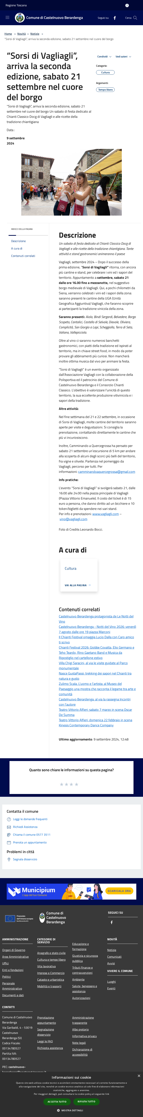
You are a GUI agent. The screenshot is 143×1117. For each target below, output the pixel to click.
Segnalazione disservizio (45, 1032)
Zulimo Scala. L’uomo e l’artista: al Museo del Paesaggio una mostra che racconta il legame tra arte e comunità (97, 689)
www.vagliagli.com (105, 513)
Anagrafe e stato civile (51, 953)
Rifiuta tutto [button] (86, 1101)
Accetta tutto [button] (57, 1101)
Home (8, 33)
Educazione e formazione (80, 946)
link (107, 1094)
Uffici (5, 963)
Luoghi (111, 981)
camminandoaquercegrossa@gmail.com (106, 471)
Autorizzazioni (81, 998)
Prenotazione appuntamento (46, 1020)
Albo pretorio (80, 1029)
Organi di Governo (13, 950)
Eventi (111, 988)
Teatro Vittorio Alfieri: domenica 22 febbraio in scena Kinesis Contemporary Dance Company (95, 723)
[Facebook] (113, 17)
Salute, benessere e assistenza (84, 988)
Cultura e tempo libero (51, 959)
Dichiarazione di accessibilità (82, 1052)
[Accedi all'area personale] (127, 5)
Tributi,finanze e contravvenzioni (82, 970)
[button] (71, 1110)
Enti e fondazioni (12, 970)
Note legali (79, 1043)
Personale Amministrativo (12, 986)
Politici (6, 976)
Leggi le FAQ (45, 1041)
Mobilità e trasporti (49, 986)
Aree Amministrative (15, 956)
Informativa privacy (84, 1036)
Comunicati (114, 956)
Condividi (102, 56)
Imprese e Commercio (50, 973)
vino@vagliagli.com (73, 519)
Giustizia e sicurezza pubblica (85, 958)
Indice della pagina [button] (22, 229)
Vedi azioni (122, 56)
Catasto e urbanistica (50, 979)
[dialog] (71, 1094)
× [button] (138, 1076)
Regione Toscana (16, 5)
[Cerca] (135, 18)
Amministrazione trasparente (83, 1020)
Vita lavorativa (46, 966)
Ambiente (78, 979)
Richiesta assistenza (50, 1048)
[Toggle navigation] (7, 17)
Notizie (34, 33)
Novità (21, 33)
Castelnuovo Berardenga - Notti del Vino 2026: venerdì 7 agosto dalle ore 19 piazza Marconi (97, 629)
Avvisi (111, 963)
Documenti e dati (13, 995)
